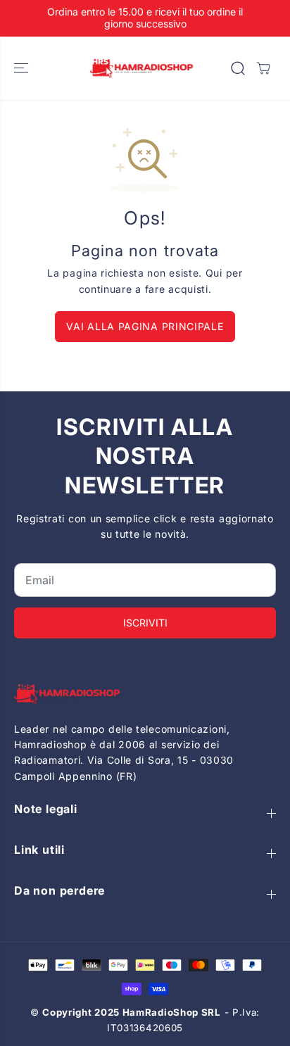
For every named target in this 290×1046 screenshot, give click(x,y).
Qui (214, 273)
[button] (22, 69)
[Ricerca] (238, 68)
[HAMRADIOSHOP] (141, 68)
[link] (145, 693)
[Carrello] (263, 68)
